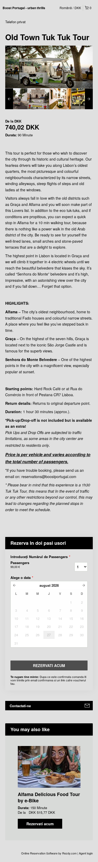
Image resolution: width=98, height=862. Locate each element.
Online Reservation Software (39, 853)
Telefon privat (15, 21)
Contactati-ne (20, 705)
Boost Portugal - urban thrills (24, 7)
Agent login (86, 853)
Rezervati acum (40, 823)
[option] (16, 98)
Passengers (19, 564)
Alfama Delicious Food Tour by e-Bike (49, 797)
